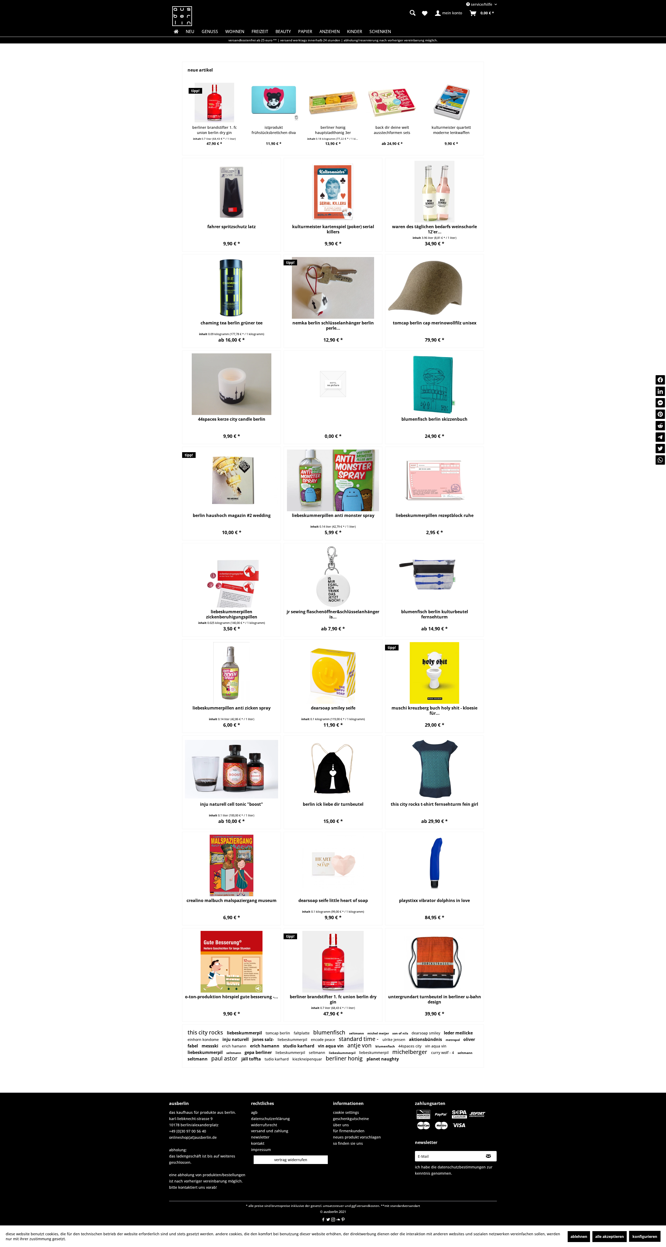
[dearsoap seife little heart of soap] (333, 865)
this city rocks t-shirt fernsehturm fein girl (434, 804)
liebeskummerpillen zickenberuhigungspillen (231, 614)
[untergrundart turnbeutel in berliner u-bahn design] (434, 962)
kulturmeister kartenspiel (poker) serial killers (333, 229)
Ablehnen (579, 1236)
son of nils (400, 1033)
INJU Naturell (236, 1039)
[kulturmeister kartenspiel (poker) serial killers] (333, 191)
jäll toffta (251, 1059)
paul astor (225, 1058)
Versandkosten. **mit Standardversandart (388, 1206)
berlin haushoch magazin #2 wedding (232, 515)
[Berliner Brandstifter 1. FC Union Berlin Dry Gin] (214, 102)
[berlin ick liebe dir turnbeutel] (333, 769)
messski (210, 1046)
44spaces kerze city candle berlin (231, 419)
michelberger (410, 1052)
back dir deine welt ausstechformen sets (392, 130)
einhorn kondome (204, 1039)
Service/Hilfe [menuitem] (481, 4)
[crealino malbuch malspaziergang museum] (231, 865)
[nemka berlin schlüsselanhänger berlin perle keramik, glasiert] (333, 288)
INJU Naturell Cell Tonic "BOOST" (231, 804)
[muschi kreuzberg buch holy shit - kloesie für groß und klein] (434, 673)
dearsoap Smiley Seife (333, 708)
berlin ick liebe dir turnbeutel (333, 804)
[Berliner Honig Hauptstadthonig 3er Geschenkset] (333, 102)
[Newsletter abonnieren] (488, 1156)
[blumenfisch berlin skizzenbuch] (434, 384)
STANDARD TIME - (359, 1039)
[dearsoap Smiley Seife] (333, 673)
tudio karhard (277, 1059)
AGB (254, 1112)
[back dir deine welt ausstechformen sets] (392, 102)
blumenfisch (330, 1032)
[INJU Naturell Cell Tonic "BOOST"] (231, 769)
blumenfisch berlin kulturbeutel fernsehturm (434, 614)
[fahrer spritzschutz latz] (231, 191)
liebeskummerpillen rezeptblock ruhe (434, 515)
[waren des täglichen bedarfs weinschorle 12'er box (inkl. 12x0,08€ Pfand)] (434, 191)
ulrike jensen (394, 1039)
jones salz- (263, 1039)
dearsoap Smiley (426, 1033)
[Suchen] (412, 13)
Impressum (261, 1149)
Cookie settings (346, 1112)
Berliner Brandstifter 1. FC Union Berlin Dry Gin (214, 130)
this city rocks (206, 1032)
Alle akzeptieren (609, 1236)
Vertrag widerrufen (290, 1159)
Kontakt (257, 1143)
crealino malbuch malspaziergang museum (232, 900)
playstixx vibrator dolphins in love (434, 900)
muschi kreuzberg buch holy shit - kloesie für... (434, 710)
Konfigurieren (644, 1236)
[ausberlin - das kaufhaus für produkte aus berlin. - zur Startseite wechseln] (182, 16)
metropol (453, 1040)
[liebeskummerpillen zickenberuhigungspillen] (231, 576)
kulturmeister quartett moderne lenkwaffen (451, 130)
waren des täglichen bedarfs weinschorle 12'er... (434, 229)
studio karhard (299, 1046)
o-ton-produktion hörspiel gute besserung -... (231, 997)
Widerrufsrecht (264, 1124)
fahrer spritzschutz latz (231, 226)
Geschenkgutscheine (351, 1118)
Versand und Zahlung (269, 1130)
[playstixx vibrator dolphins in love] (434, 865)
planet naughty (383, 1059)
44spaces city (410, 1046)
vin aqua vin (331, 1046)
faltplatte (302, 1033)
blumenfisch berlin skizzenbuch (434, 419)
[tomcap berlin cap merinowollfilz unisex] (434, 288)
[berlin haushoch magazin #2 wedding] (231, 480)
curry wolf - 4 (443, 1052)
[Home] (175, 31)
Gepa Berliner (259, 1052)
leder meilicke (458, 1033)
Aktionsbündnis (426, 1039)
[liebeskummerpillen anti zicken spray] (231, 673)
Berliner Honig (345, 1058)
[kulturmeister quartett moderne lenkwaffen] (451, 102)
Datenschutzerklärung (270, 1118)
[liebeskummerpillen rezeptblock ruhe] (434, 480)
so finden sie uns (348, 1143)
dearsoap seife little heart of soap (333, 900)
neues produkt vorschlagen (357, 1137)
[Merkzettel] (424, 13)
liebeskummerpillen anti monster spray (333, 515)
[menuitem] (372, 13)
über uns (341, 1124)
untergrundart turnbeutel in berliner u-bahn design (434, 999)
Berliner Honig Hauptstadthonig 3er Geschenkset (333, 130)
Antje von (360, 1045)
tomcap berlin (278, 1033)
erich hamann (234, 1046)
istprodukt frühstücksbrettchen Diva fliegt (274, 130)
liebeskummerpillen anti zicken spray (232, 708)
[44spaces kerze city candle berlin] (231, 384)
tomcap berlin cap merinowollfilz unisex (434, 323)
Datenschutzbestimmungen (462, 1167)
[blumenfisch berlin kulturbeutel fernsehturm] (434, 576)
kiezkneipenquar (307, 1059)
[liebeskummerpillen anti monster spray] (333, 480)
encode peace (323, 1039)
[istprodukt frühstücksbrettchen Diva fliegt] (273, 102)
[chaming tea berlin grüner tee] (231, 288)
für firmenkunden (348, 1130)
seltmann (357, 1033)
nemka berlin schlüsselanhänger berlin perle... (333, 325)
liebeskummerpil (245, 1033)
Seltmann (234, 1053)
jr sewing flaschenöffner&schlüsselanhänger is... (333, 614)
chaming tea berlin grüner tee (231, 323)
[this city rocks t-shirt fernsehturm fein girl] (434, 769)
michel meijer (378, 1033)
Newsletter (260, 1137)
